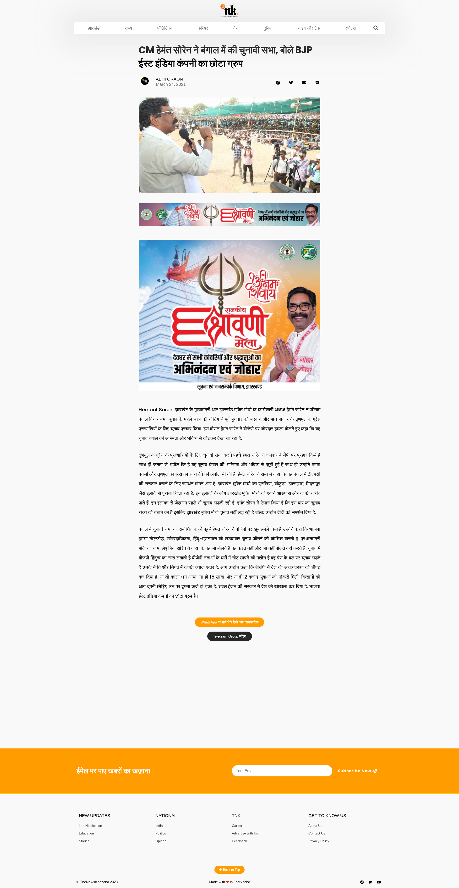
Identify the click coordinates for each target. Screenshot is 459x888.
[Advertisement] (229, 679)
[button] (376, 28)
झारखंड (94, 28)
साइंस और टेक (309, 28)
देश (235, 28)
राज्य (128, 28)
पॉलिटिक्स (165, 28)
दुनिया (268, 28)
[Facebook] (362, 882)
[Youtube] (378, 882)
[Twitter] (370, 882)
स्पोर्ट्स (350, 28)
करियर (203, 28)
